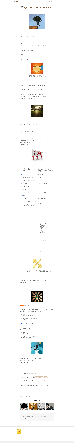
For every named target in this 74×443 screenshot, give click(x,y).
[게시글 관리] (23, 396)
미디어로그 (55, 1)
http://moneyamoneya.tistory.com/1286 (42, 380)
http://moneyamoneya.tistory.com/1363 (36, 373)
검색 (23, 437)
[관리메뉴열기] (72, 1)
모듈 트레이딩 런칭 (28, 430)
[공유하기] (22, 396)
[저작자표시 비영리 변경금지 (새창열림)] (29, 396)
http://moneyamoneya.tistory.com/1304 (35, 378)
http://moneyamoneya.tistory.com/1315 (44, 377)
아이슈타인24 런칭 (28, 431)
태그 (51, 1)
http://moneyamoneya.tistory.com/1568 (38, 374)
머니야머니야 (16, 1)
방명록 (58, 1)
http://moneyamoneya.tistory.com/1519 (41, 376)
